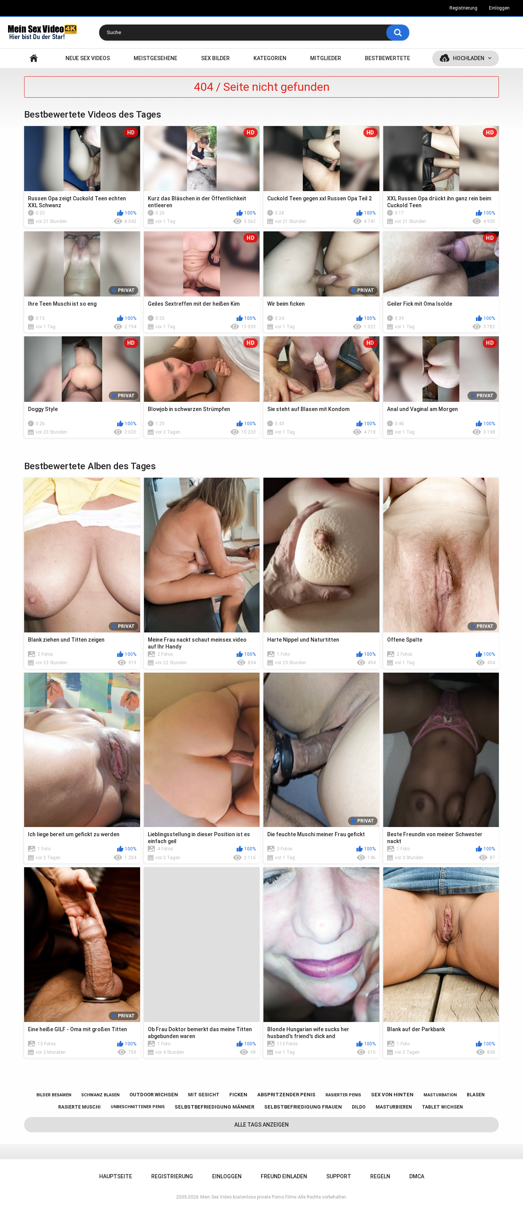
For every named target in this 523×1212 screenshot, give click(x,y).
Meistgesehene (155, 58)
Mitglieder (325, 58)
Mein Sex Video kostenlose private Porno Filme (248, 1197)
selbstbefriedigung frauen (303, 1107)
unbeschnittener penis (138, 1106)
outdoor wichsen (153, 1094)
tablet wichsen (442, 1107)
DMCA (416, 1176)
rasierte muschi (79, 1107)
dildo (359, 1107)
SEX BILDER (215, 58)
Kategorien (269, 58)
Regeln (380, 1176)
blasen (476, 1094)
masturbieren (394, 1107)
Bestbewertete (387, 58)
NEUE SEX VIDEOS (87, 58)
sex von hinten (392, 1094)
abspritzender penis (286, 1094)
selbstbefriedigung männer (214, 1107)
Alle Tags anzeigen (261, 1125)
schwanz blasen (100, 1094)
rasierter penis (343, 1094)
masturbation (440, 1094)
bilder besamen (53, 1094)
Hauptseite (33, 58)
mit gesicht (203, 1094)
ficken (238, 1094)
